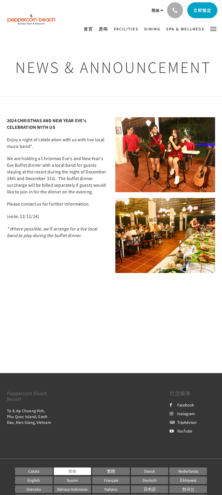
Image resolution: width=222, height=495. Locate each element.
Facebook (185, 405)
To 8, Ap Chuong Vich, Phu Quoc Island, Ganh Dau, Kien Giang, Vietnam (29, 416)
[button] (213, 28)
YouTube (184, 431)
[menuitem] (90, 29)
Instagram (186, 413)
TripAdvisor (187, 422)
